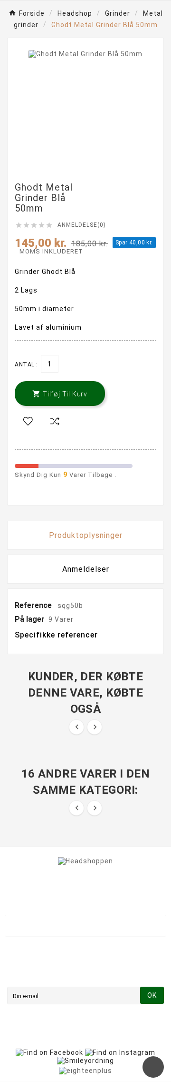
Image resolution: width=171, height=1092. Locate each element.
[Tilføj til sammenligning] (54, 421)
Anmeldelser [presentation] (85, 569)
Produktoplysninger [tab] (86, 535)
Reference (34, 605)
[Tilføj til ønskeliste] (28, 421)
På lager (30, 619)
